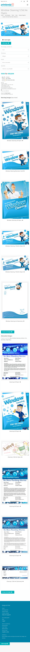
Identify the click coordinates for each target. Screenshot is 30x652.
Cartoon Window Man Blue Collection (10, 16)
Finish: (2, 59)
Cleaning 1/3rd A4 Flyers (14, 457)
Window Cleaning (16, 338)
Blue (16, 15)
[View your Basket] (28, 1)
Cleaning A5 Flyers (14, 382)
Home (2, 15)
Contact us (4, 634)
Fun (26, 338)
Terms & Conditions (6, 623)
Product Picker (5, 611)
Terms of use (4, 630)
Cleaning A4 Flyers (14, 555)
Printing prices (5, 609)
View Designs (7, 15)
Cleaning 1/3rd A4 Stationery (14, 581)
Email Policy (4, 627)
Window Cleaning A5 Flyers (14, 140)
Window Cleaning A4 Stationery (14, 321)
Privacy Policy (5, 625)
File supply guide (5, 617)
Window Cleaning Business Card (14, 171)
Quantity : (3, 65)
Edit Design (5, 43)
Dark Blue (3, 339)
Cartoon (23, 338)
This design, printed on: (6, 46)
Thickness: (3, 53)
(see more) (14, 97)
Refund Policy (5, 628)
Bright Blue (8, 339)
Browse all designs (6, 331)
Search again (7, 39)
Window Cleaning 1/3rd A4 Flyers (14, 246)
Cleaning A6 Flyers (14, 506)
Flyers (13, 15)
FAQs (3, 619)
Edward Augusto (22, 15)
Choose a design (5, 613)
